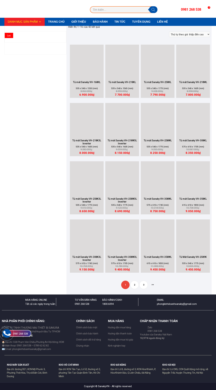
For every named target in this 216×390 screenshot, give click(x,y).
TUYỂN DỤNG (141, 21)
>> (153, 284)
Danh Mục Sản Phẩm (23, 21)
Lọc (9, 35)
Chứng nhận (82, 345)
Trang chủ (56, 21)
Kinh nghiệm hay (116, 345)
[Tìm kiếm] (153, 9)
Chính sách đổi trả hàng (88, 339)
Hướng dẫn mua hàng (119, 327)
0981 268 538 (20, 333)
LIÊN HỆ (162, 21)
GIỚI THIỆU (78, 21)
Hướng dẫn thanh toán (120, 333)
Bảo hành (100, 21)
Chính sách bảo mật (86, 327)
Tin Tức (119, 21)
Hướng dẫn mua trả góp (120, 339)
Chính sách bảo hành (87, 333)
